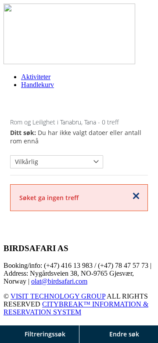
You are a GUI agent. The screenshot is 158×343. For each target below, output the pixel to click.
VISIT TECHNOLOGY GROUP (58, 296)
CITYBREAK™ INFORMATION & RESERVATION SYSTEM (76, 308)
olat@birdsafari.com (59, 281)
